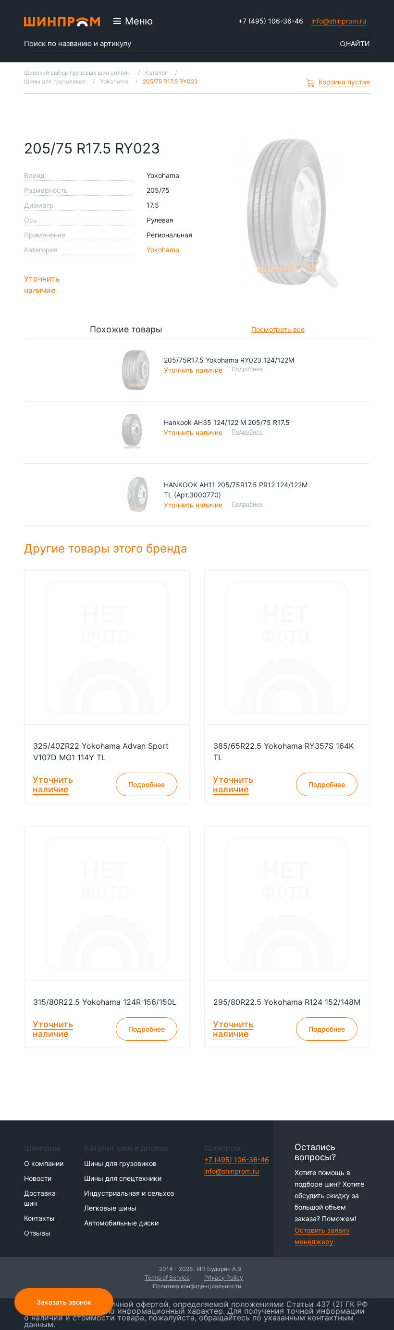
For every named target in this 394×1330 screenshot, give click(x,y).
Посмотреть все (278, 329)
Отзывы (37, 1233)
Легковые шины (110, 1208)
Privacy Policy (223, 1277)
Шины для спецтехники (122, 1178)
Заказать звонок (64, 1302)
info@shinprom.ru (338, 21)
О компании (43, 1163)
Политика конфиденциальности (197, 1286)
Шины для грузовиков (120, 1163)
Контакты (39, 1218)
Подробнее (247, 369)
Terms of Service (167, 1277)
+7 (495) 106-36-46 (270, 21)
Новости (37, 1178)
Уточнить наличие (42, 284)
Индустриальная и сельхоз (129, 1193)
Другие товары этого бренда (107, 548)
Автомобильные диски (121, 1223)
